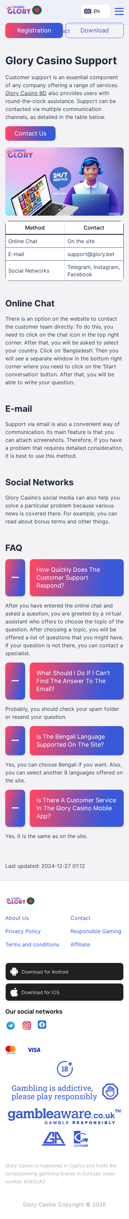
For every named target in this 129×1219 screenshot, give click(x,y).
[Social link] (10, 1025)
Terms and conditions (32, 944)
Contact (80, 918)
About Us (17, 918)
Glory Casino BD (26, 93)
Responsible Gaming (95, 931)
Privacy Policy (23, 931)
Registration (34, 30)
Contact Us (30, 133)
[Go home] (23, 11)
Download (94, 30)
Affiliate (80, 944)
